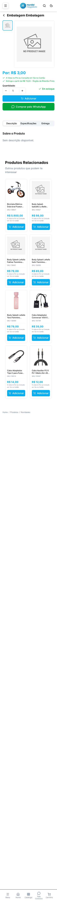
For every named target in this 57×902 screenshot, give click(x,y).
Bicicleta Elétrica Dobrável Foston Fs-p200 (14, 205)
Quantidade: (9, 85)
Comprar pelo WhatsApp (31, 106)
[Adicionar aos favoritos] (23, 183)
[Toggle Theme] (51, 6)
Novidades (25, 412)
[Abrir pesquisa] (44, 6)
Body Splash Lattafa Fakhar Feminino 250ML (16, 260)
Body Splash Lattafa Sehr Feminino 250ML (41, 260)
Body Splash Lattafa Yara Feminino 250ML (16, 316)
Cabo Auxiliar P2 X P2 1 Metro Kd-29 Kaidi (40, 371)
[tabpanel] (28, 136)
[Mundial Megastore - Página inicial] (28, 6)
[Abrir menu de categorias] (6, 6)
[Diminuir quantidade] (6, 91)
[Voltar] (3, 15)
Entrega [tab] (45, 123)
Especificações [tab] (28, 123)
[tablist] (28, 123)
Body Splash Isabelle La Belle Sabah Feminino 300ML (39, 205)
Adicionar (30, 98)
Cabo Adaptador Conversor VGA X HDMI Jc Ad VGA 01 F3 (41, 316)
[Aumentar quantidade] (22, 91)
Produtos (14, 412)
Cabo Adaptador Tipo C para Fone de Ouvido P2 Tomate (14, 371)
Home (5, 412)
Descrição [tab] (11, 123)
